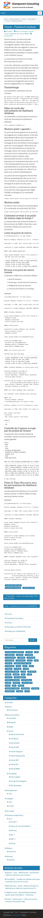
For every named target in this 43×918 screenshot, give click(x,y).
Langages (9, 799)
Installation (14, 739)
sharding (25, 688)
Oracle (23, 19)
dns (36, 660)
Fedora (9, 663)
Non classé (10, 811)
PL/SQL (11, 806)
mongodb (31, 671)
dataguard (21, 660)
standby (35, 688)
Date (30, 660)
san (14, 685)
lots (23, 671)
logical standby (12, 671)
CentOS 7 (14, 822)
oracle (9, 677)
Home (6, 19)
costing (21, 657)
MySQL (10, 727)
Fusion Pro (12, 852)
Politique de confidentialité (15, 631)
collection (10, 657)
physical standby (12, 680)
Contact (9, 623)
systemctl (10, 691)
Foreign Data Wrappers (19, 781)
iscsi (18, 666)
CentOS (20, 655)
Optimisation (15, 743)
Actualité (9, 702)
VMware (9, 848)
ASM (36, 652)
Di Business (17, 915)
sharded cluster (12, 688)
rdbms (8, 683)
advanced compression (14, 652)
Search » (33, 640)
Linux (26, 669)
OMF (29, 674)
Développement (11, 790)
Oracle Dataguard (17, 752)
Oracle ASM (15, 747)
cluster (29, 655)
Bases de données (15, 19)
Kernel (9, 669)
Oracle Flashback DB (11, 34)
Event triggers (15, 777)
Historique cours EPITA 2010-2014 (18, 627)
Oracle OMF (15, 760)
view (27, 691)
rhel (8, 685)
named (16, 674)
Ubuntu (13, 843)
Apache (29, 652)
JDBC (31, 666)
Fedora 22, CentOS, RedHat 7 (21, 826)
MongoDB (11, 722)
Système (11, 860)
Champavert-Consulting (14, 618)
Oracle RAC (14, 764)
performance (20, 677)
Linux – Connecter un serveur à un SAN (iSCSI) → (21, 606)
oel (23, 674)
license (18, 669)
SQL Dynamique (16, 786)
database (31, 657)
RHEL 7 (13, 839)
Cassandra (12, 718)
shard (21, 685)
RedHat (16, 683)
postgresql (26, 680)
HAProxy (14, 830)
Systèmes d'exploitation (14, 815)
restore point (29, 588)
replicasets (27, 683)
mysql (8, 674)
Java (25, 666)
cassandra (10, 655)
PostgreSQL (12, 774)
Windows (9, 856)
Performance (13, 710)
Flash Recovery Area (13, 585)
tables (19, 691)
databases (9, 660)
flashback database (13, 588)
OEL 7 (13, 835)
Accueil (8, 614)
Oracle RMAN (31, 19)
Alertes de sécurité (17, 734)
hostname (10, 666)
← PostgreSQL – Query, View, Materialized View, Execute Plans (21, 597)
